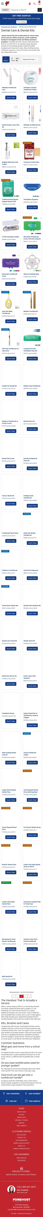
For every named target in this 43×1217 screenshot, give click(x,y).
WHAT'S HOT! (21, 1117)
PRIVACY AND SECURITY (21, 1143)
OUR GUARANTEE (21, 1140)
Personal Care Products (9, 27)
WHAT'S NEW (21, 1112)
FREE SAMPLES (34, 1101)
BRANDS (21, 1123)
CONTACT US (21, 1137)
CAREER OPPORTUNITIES (21, 1148)
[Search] (40, 10)
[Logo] (7, 3)
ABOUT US (21, 1146)
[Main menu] (3, 3)
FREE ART (13, 1101)
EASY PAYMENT (34, 1094)
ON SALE (21, 1115)
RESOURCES (22, 1160)
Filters (6, 60)
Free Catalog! (21, 22)
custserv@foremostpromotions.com (21, 1209)
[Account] (29, 3)
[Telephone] (34, 3)
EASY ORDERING (13, 1094)
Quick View (11, 97)
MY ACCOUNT (21, 1135)
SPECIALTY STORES (21, 1120)
